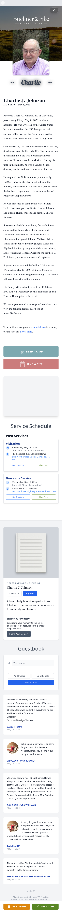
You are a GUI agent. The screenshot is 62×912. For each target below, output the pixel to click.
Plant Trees (43, 465)
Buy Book (30, 593)
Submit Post (31, 682)
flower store (26, 331)
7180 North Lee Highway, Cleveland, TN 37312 (34, 491)
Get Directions (18, 465)
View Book (14, 593)
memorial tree (38, 327)
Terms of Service (39, 899)
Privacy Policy (22, 899)
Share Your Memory (18, 634)
